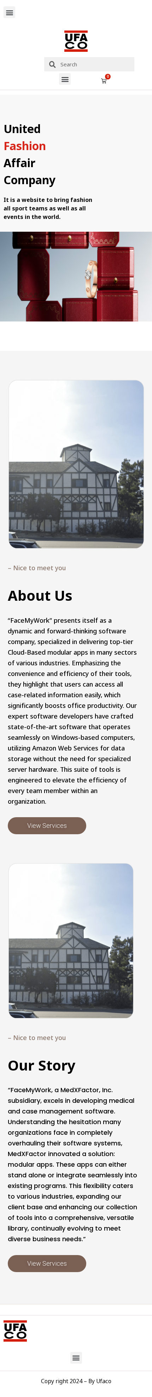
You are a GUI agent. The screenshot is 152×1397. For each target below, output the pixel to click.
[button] (9, 12)
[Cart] (104, 81)
